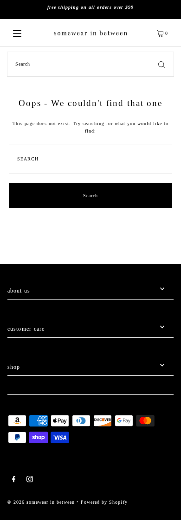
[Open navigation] (26, 32)
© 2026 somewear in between (41, 502)
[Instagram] (29, 480)
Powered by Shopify (104, 502)
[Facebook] (14, 480)
